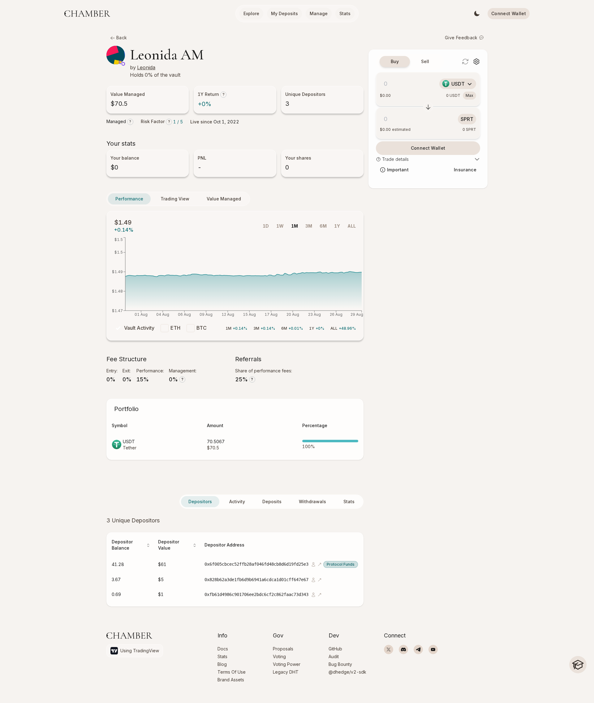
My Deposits (284, 13)
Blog (222, 664)
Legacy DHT (286, 672)
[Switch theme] (477, 13)
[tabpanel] (235, 561)
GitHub (335, 648)
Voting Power (286, 664)
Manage (319, 13)
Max (469, 95)
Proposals (283, 648)
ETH (175, 328)
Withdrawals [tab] (312, 501)
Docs (222, 648)
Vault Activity (139, 328)
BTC (201, 328)
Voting (279, 656)
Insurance (465, 169)
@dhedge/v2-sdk (347, 672)
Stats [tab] (349, 501)
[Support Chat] (578, 684)
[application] (235, 278)
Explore (251, 13)
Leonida (146, 67)
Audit (334, 656)
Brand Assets (230, 679)
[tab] (395, 61)
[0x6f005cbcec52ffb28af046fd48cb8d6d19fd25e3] (312, 564)
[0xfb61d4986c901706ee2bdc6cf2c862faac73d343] (312, 594)
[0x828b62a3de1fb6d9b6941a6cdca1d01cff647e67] (312, 579)
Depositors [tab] (200, 501)
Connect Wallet (508, 13)
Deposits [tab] (272, 501)
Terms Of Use (231, 672)
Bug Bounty (340, 664)
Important (398, 169)
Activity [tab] (237, 501)
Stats (345, 13)
